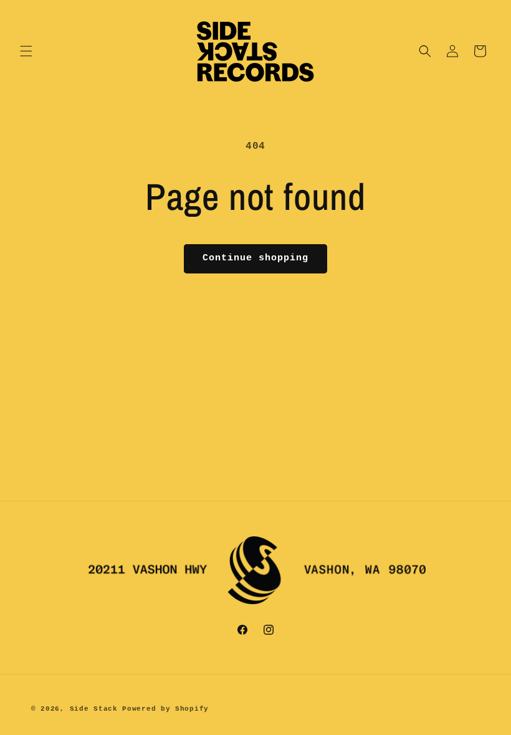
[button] (26, 51)
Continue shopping (255, 258)
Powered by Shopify (165, 709)
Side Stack (94, 709)
